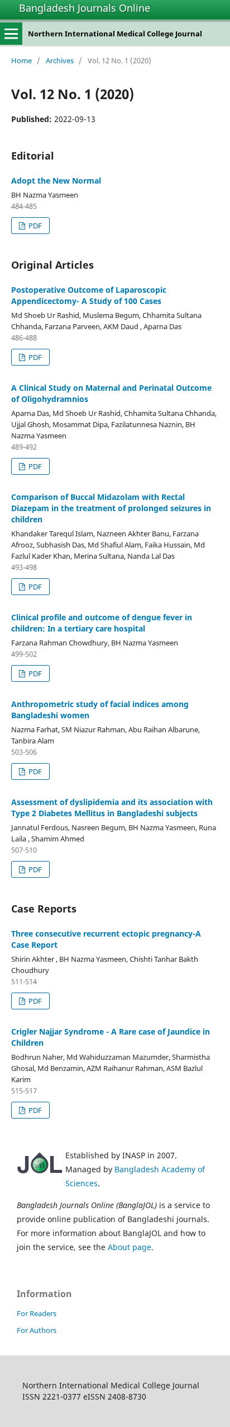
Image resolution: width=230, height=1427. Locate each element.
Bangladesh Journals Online (84, 8)
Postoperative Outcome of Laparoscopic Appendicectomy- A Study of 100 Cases (88, 295)
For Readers (36, 1313)
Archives (60, 60)
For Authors (36, 1330)
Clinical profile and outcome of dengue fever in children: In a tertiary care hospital (101, 623)
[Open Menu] (11, 33)
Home (21, 60)
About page (129, 1247)
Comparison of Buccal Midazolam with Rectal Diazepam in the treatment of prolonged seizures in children (111, 508)
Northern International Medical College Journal (115, 34)
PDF (34, 226)
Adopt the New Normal (56, 180)
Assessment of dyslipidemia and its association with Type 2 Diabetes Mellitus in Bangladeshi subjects (112, 807)
